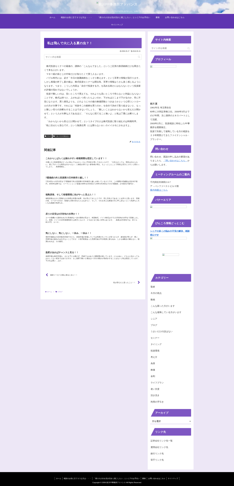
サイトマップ (173, 478)
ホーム (58, 478)
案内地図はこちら (159, 190)
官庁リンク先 (157, 460)
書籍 (144, 478)
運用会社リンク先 (159, 447)
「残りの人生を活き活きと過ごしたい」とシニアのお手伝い (117, 478)
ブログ (49, 136)
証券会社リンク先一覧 (162, 441)
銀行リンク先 (157, 453)
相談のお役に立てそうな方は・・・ (77, 478)
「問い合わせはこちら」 (175, 160)
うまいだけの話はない (62, 136)
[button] (139, 57)
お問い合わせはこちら (156, 478)
